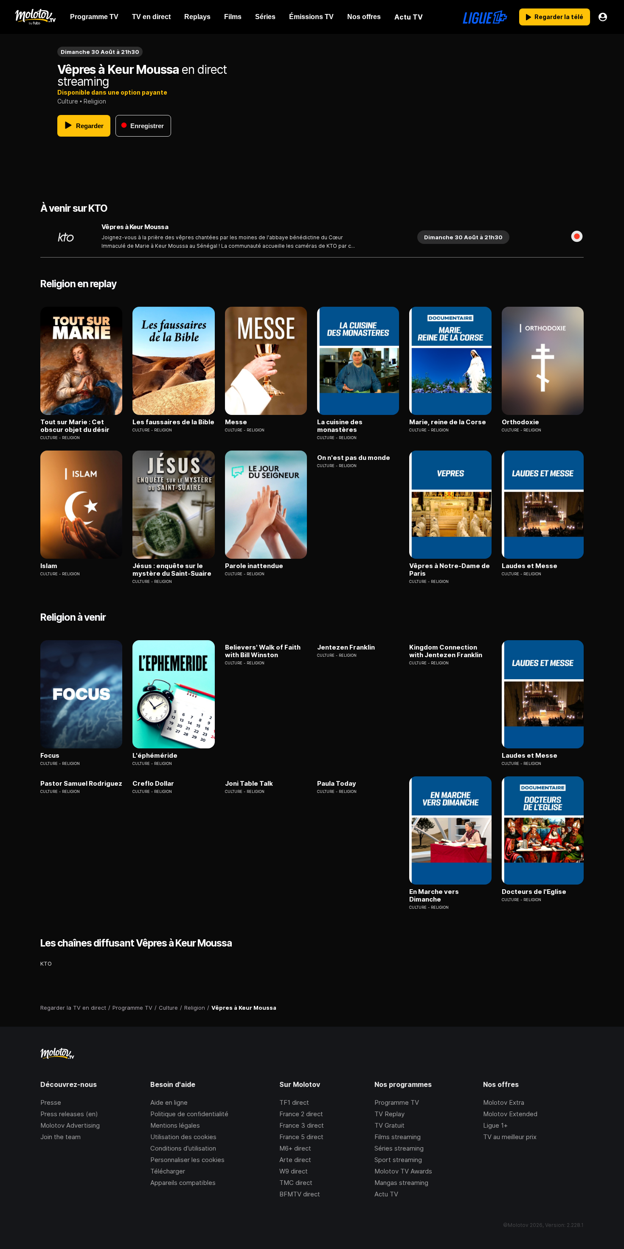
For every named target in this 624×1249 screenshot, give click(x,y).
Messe (236, 422)
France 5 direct (301, 1137)
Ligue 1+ (495, 1125)
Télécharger (167, 1171)
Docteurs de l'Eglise (534, 892)
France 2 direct (301, 1114)
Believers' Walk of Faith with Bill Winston (263, 651)
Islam (48, 566)
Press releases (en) (69, 1114)
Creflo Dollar (153, 783)
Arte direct (295, 1160)
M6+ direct (295, 1148)
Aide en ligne (169, 1102)
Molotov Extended (510, 1114)
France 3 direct (301, 1125)
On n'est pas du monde (353, 458)
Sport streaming (398, 1160)
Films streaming (397, 1137)
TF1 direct (294, 1102)
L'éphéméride (154, 755)
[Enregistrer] (577, 237)
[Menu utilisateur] (602, 17)
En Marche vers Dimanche (434, 895)
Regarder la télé (558, 16)
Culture (67, 101)
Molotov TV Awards (403, 1171)
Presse (50, 1102)
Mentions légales (175, 1125)
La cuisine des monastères (340, 426)
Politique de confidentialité (189, 1114)
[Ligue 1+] (485, 17)
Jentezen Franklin (346, 647)
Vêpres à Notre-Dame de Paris (449, 569)
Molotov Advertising (70, 1125)
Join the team (60, 1137)
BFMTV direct (299, 1194)
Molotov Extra (503, 1102)
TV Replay (389, 1114)
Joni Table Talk (249, 783)
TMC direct (295, 1183)
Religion (95, 101)
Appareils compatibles (183, 1183)
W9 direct (293, 1171)
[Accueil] (35, 16)
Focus (49, 755)
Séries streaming (399, 1148)
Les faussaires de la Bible (173, 422)
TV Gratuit (389, 1125)
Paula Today (336, 783)
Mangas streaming (401, 1183)
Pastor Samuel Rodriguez (81, 783)
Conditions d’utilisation (183, 1148)
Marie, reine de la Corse (447, 422)
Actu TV (386, 1194)
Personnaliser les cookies (187, 1160)
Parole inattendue (254, 566)
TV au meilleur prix (510, 1137)
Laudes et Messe (529, 566)
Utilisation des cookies (183, 1137)
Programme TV (396, 1102)
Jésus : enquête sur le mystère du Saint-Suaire (171, 569)
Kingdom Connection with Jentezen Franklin (445, 651)
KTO (46, 963)
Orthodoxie (520, 422)
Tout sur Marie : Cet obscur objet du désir (75, 426)
